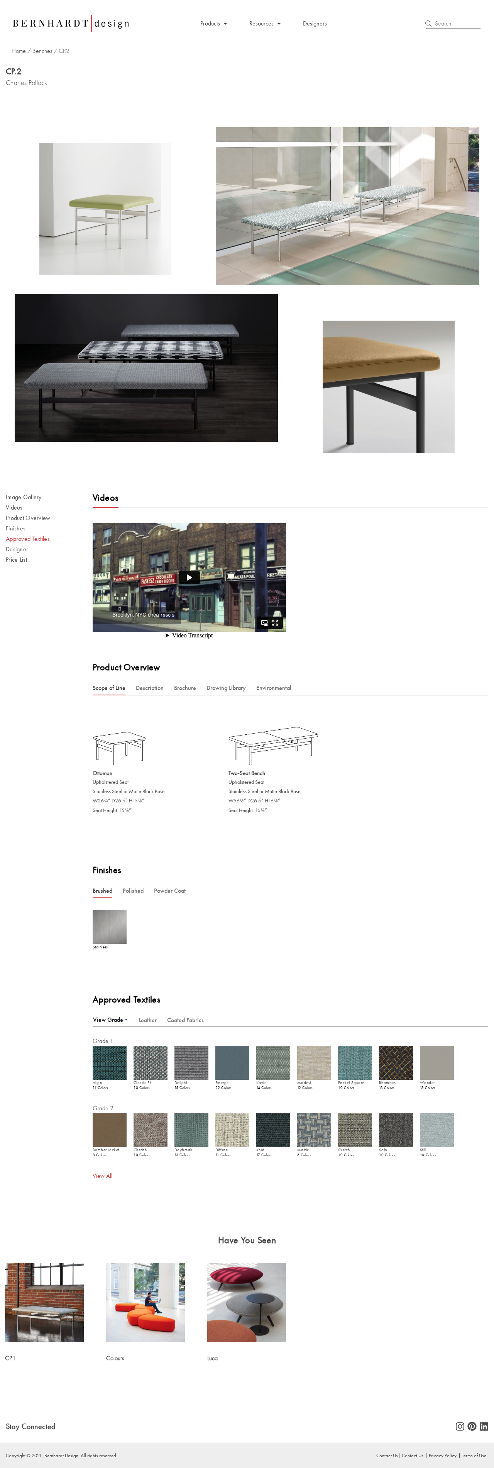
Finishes (15, 528)
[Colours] (145, 1301)
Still (423, 1149)
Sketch (344, 1149)
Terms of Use (474, 1455)
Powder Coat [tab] (170, 890)
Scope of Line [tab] (109, 688)
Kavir (261, 1082)
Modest (304, 1082)
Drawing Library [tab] (226, 688)
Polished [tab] (133, 890)
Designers (315, 23)
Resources (261, 23)
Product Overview (28, 518)
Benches (42, 50)
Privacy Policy (443, 1455)
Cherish (140, 1149)
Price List (16, 559)
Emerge (222, 1082)
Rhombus (387, 1082)
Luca (212, 1358)
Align (97, 1082)
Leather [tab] (148, 1020)
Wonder (427, 1082)
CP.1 (10, 1358)
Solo (383, 1149)
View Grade (108, 1019)
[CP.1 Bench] (44, 1301)
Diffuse (221, 1149)
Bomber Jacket (106, 1149)
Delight (180, 1082)
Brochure (185, 688)
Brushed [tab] (102, 890)
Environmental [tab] (273, 688)
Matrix (303, 1149)
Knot (260, 1149)
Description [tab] (150, 688)
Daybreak (183, 1149)
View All (102, 1175)
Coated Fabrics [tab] (185, 1020)
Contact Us (412, 1455)
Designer (17, 549)
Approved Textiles (28, 538)
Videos (14, 507)
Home (19, 50)
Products (210, 23)
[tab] (110, 1020)
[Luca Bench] (246, 1301)
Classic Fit (143, 1082)
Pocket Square (351, 1082)
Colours (115, 1358)
